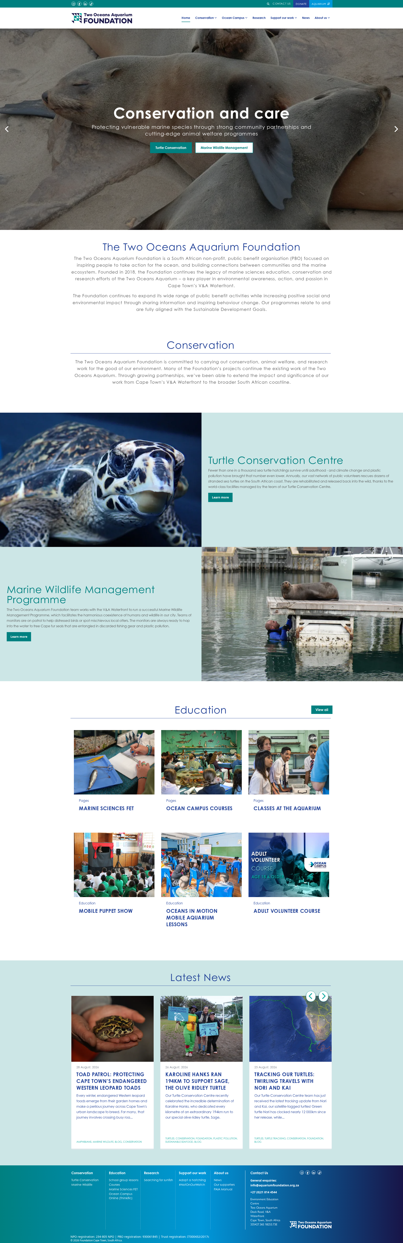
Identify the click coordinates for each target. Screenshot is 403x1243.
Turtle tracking (275, 1138)
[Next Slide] (396, 129)
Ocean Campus (233, 18)
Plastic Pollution (225, 1138)
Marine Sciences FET (123, 1189)
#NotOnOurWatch (192, 1184)
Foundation (204, 1138)
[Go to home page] (102, 18)
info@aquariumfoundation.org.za (274, 1185)
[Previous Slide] (7, 129)
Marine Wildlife (103, 1141)
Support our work (282, 18)
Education (117, 1173)
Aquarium (319, 4)
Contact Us (267, 1173)
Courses (114, 1184)
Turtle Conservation (85, 1180)
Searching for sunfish (158, 1180)
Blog (118, 1141)
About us (321, 18)
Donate (301, 4)
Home (186, 18)
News (306, 18)
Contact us (282, 3)
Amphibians (84, 1141)
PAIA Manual (223, 1189)
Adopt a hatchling (192, 1180)
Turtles (169, 1138)
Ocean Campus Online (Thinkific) (120, 1196)
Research (259, 18)
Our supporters (224, 1184)
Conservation (204, 18)
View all (321, 710)
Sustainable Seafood (179, 1141)
